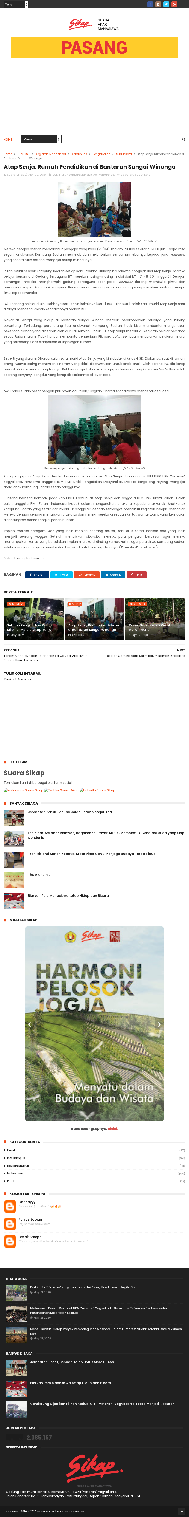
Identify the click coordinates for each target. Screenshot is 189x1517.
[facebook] (150, 4)
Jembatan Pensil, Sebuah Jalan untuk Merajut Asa (70, 812)
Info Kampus (16, 1158)
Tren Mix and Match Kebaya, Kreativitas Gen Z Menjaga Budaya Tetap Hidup (92, 854)
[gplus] (174, 4)
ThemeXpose (46, 1511)
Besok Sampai (30, 1237)
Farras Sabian (30, 1219)
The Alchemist (40, 874)
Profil (10, 1181)
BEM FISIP (24, 154)
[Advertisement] (94, 99)
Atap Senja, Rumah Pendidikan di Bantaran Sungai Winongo (93, 627)
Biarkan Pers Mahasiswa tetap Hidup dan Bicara (68, 895)
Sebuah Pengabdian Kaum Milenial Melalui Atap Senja (29, 627)
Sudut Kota (124, 154)
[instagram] (158, 4)
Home (8, 139)
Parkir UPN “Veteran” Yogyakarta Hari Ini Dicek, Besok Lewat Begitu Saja (83, 1287)
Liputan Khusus (18, 1166)
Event (11, 1150)
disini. (113, 1128)
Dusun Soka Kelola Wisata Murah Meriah (151, 627)
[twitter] (166, 4)
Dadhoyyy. (27, 1202)
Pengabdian (101, 154)
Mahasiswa (15, 1173)
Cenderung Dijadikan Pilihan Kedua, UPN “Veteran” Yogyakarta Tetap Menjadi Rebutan (102, 1403)
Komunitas (79, 154)
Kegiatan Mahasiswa (51, 154)
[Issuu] (182, 3)
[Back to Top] (181, 1511)
